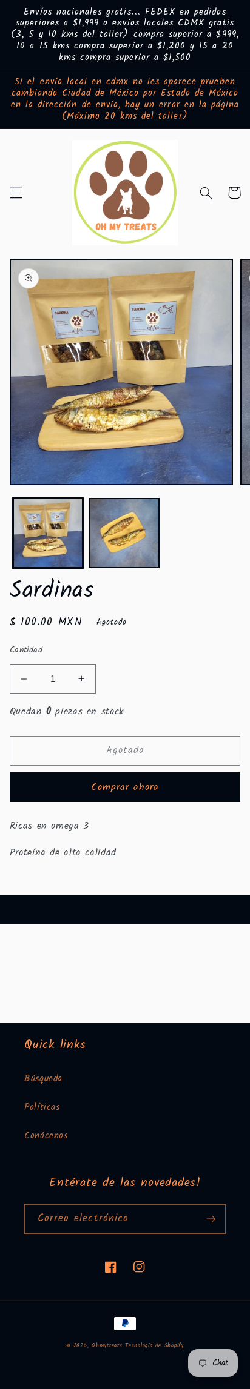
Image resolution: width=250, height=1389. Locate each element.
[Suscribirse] (211, 1219)
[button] (16, 193)
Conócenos (46, 1136)
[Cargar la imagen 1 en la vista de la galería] (48, 533)
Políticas (42, 1107)
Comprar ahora (125, 787)
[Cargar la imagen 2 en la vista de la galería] (124, 533)
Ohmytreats (107, 1346)
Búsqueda (43, 1079)
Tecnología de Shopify (154, 1346)
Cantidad (26, 650)
